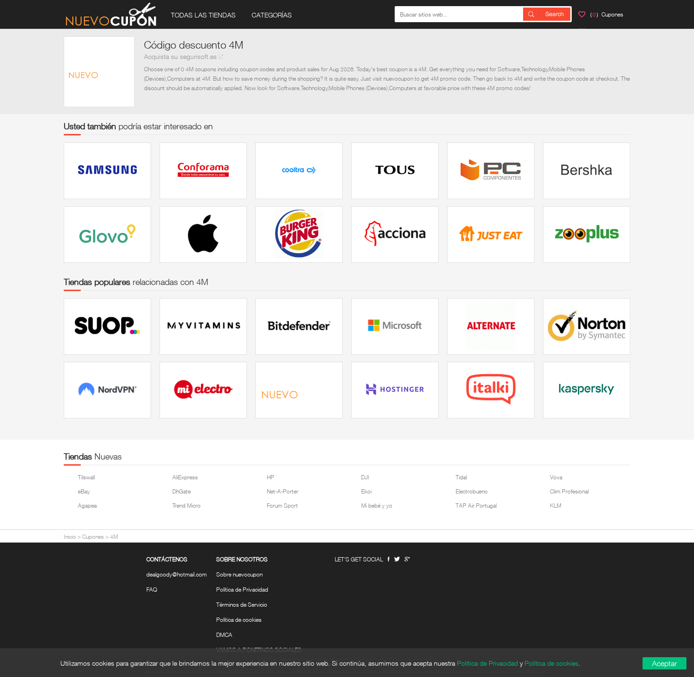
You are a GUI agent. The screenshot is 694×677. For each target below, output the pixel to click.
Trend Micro (186, 505)
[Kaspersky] (586, 390)
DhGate (181, 491)
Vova (556, 477)
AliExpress (185, 477)
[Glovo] (107, 234)
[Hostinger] (395, 390)
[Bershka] (586, 170)
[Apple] (203, 234)
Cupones (93, 536)
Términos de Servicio (241, 605)
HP (270, 477)
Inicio (70, 536)
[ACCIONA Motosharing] (395, 234)
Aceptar (664, 663)
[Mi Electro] (203, 390)
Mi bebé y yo (376, 505)
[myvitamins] (203, 326)
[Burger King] (299, 234)
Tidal (461, 477)
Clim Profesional (569, 491)
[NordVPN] (107, 390)
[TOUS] (395, 170)
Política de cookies (239, 620)
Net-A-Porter (282, 491)
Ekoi (366, 491)
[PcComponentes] (490, 170)
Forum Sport (282, 505)
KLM (555, 505)
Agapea (87, 505)
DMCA (224, 635)
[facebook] (388, 559)
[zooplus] (586, 234)
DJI (365, 477)
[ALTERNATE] (490, 326)
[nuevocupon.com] (111, 14)
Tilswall (86, 477)
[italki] (490, 390)
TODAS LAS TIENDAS (203, 15)
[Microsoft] (395, 326)
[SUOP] (107, 326)
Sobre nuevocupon (239, 574)
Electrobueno (472, 491)
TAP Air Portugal (476, 505)
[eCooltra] (299, 170)
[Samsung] (107, 170)
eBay (84, 491)
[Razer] (299, 390)
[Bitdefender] (299, 326)
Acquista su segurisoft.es (180, 56)
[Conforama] (203, 170)
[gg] (397, 559)
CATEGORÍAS (272, 15)
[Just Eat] (490, 234)
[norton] (586, 326)
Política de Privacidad (242, 590)
